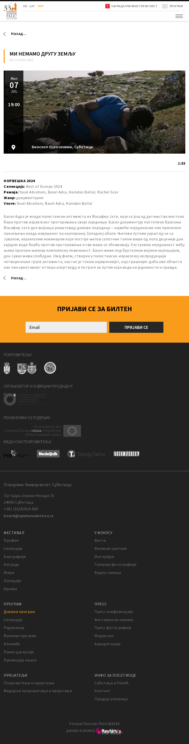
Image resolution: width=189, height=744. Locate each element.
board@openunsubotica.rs (29, 515)
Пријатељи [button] (16, 675)
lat (32, 6)
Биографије (15, 556)
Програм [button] (13, 603)
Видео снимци (107, 572)
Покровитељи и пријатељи (29, 682)
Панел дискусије (19, 651)
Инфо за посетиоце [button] (115, 675)
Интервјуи (104, 556)
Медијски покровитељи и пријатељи (38, 690)
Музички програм (20, 635)
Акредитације (107, 643)
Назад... (18, 33)
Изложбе (12, 643)
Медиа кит (104, 635)
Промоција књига (20, 659)
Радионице (14, 627)
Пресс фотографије (112, 627)
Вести (100, 540)
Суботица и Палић (111, 682)
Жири (9, 572)
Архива (10, 588)
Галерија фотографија (115, 564)
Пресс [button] (100, 603)
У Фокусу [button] (103, 532)
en (25, 6)
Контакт (102, 690)
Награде (11, 564)
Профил (11, 540)
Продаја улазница (111, 698)
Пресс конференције (113, 611)
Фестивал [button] (14, 532)
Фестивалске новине (113, 619)
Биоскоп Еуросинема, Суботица (62, 147)
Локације (12, 580)
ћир (40, 6)
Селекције (13, 548)
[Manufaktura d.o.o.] (109, 730)
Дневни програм (19, 611)
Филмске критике (110, 548)
